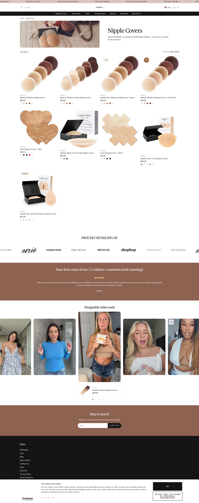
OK (167, 486)
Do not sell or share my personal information (167, 496)
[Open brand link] (175, 250)
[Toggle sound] (117, 378)
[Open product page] (39, 74)
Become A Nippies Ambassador (67, 1)
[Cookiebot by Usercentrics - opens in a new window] (27, 499)
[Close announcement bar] (196, 1)
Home (22, 18)
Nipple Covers (30, 18)
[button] (33, 7)
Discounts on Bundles (33, 1)
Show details (46, 498)
